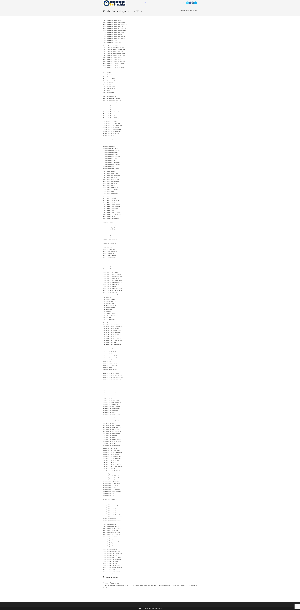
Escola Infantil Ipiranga (164, 585)
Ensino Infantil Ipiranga (146, 585)
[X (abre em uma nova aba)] (187, 2)
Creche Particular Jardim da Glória (189, 10)
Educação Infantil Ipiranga (132, 585)
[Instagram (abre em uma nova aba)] (192, 2)
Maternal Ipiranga (185, 585)
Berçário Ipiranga (109, 585)
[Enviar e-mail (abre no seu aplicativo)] (195, 2)
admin (106, 583)
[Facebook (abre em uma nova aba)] (190, 2)
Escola (154, 585)
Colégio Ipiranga (111, 577)
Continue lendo (109, 581)
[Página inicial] (179, 10)
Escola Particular (175, 585)
